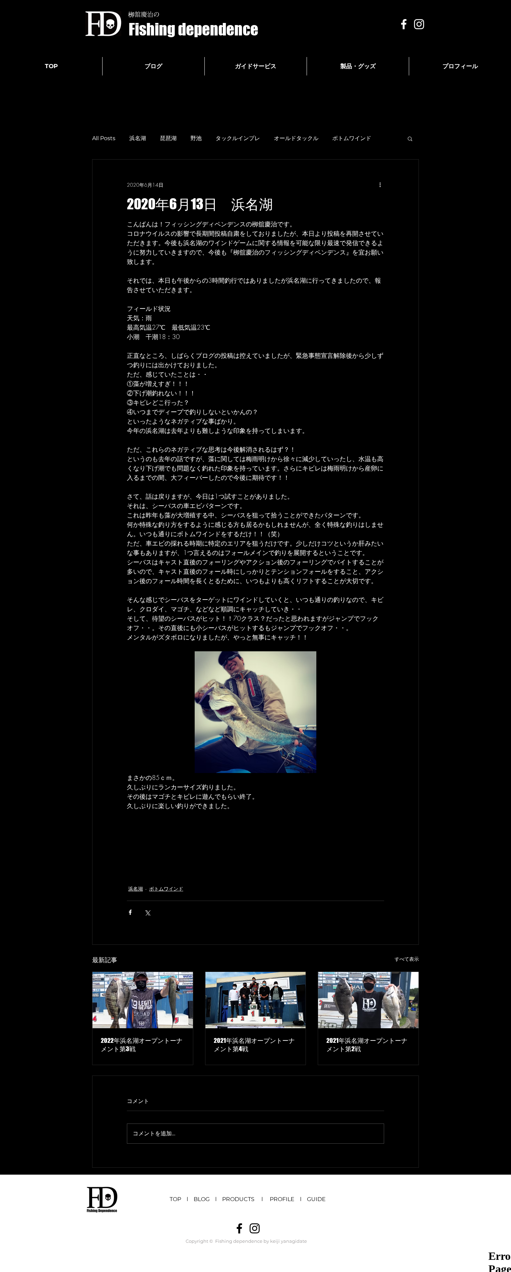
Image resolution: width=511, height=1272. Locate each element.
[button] (410, 138)
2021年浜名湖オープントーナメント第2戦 (366, 1045)
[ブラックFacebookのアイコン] (239, 1228)
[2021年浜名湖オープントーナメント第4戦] (255, 1000)
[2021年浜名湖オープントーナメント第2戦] (368, 1000)
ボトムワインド (351, 138)
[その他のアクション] (380, 184)
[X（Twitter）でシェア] (147, 912)
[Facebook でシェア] (130, 912)
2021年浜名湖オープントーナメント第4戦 (254, 1045)
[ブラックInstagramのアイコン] (254, 1228)
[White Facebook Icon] (404, 24)
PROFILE (282, 1199)
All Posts (103, 138)
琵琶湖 (168, 138)
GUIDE (316, 1199)
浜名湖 (137, 138)
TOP (175, 1199)
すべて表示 (407, 959)
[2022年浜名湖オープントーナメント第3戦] (142, 1000)
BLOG (202, 1199)
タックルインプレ (238, 138)
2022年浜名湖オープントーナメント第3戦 (141, 1045)
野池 (196, 138)
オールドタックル (296, 138)
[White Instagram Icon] (419, 24)
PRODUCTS (241, 1199)
